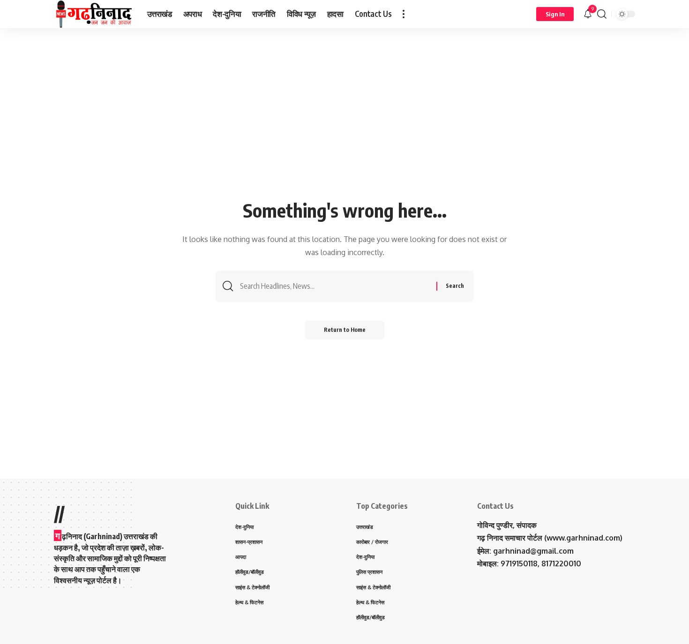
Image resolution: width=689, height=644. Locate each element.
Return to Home (345, 329)
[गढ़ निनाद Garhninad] (93, 14)
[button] (403, 14)
